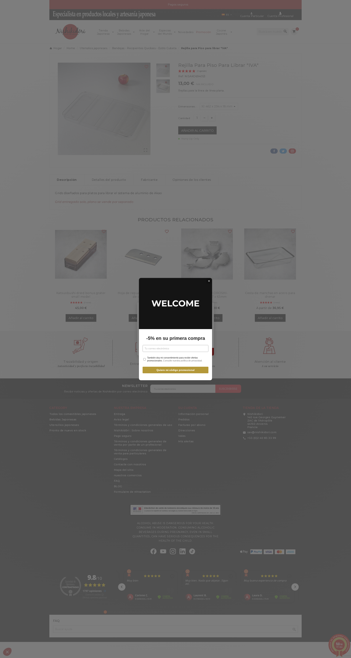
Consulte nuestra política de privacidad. (182, 360)
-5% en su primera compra (175, 338)
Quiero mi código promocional (175, 370)
